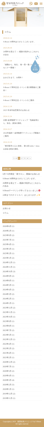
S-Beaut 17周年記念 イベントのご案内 (18, 100)
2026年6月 (7, 226)
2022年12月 (7, 339)
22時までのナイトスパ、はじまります (19, 195)
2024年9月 (7, 276)
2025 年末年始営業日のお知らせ (16, 110)
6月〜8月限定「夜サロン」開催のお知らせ (21, 174)
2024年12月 (7, 262)
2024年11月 (7, 267)
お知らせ (7, 208)
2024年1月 (7, 303)
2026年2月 (7, 231)
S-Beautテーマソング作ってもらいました (20, 190)
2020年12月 (7, 362)
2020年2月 (7, 385)
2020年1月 (7, 389)
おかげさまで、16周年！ (13, 78)
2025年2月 (7, 253)
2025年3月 (7, 249)
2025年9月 (7, 235)
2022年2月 (7, 348)
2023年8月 (7, 326)
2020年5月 (7, 371)
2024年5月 (7, 285)
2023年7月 (7, 330)
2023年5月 (7, 335)
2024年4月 (7, 290)
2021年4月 (7, 353)
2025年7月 (7, 240)
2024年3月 (7, 294)
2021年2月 (7, 357)
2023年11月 (7, 312)
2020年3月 (7, 380)
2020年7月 (7, 366)
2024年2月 (7, 299)
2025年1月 (7, 258)
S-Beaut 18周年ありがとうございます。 (19, 42)
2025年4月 (7, 244)
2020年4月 (7, 376)
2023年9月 (7, 321)
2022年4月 (7, 344)
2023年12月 (7, 308)
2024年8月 (7, 280)
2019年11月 (7, 398)
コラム (6, 213)
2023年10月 (7, 317)
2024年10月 (7, 271)
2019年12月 (7, 394)
